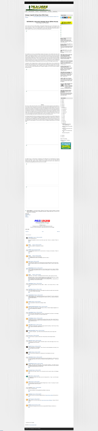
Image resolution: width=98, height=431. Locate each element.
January (63, 123)
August (63, 113)
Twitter (26, 215)
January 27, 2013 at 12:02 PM (37, 237)
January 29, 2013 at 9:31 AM (36, 249)
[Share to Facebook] (28, 229)
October (63, 110)
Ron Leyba (30, 370)
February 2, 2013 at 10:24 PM (42, 306)
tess (29, 335)
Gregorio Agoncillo (44, 16)
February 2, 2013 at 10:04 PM (36, 301)
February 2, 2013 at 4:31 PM (34, 261)
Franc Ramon (30, 289)
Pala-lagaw (32, 428)
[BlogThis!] (26, 229)
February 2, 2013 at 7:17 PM (37, 289)
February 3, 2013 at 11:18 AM (36, 340)
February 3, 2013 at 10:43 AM (39, 330)
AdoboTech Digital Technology (33, 306)
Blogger (39, 428)
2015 (62, 104)
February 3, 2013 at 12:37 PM (36, 346)
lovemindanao (30, 283)
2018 (62, 101)
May (63, 117)
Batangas (39, 16)
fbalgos (29, 244)
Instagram (27, 216)
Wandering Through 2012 (65, 132)
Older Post (58, 231)
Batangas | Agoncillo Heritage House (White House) (36, 15)
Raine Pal (29, 346)
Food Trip (37, 11)
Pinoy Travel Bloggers (43, 11)
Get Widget (1, 430)
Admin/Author (30, 237)
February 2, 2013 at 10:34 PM (37, 312)
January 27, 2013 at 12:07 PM (36, 244)
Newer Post (27, 231)
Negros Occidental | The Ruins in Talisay (68, 84)
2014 (62, 105)
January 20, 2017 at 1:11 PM (36, 404)
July (63, 114)
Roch (29, 261)
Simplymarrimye (31, 363)
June (63, 116)
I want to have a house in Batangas (47, 400)
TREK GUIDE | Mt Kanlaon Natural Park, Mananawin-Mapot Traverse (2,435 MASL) (65, 91)
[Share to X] (27, 229)
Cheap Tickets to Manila (49, 395)
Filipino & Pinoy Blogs (63, 138)
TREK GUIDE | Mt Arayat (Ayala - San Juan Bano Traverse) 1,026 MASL (66, 72)
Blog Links (49, 11)
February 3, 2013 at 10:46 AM (34, 335)
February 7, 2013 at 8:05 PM (37, 387)
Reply (29, 252)
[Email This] (25, 229)
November (64, 109)
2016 (62, 102)
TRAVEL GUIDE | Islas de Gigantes (65, 78)
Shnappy (29, 249)
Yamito (29, 381)
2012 (62, 135)
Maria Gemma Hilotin (31, 330)
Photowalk (54, 16)
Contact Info (55, 11)
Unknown (29, 301)
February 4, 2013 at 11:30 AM (38, 363)
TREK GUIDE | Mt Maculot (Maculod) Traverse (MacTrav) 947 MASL (66, 55)
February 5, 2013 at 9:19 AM (35, 381)
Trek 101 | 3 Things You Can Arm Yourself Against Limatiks (65, 66)
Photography (51, 16)
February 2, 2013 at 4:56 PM (36, 274)
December (64, 107)
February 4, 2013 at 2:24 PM (36, 370)
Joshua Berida (30, 312)
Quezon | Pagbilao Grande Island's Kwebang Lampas (66, 38)
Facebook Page (27, 214)
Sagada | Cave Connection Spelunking (66, 60)
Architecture (36, 16)
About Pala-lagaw (31, 11)
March (63, 120)
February (63, 121)
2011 (62, 136)
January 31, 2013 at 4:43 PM (36, 255)
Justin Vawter (30, 324)
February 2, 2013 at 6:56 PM (37, 283)
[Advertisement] (60, 6)
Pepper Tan (30, 340)
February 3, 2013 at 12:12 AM (37, 324)
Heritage (48, 16)
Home (26, 11)
